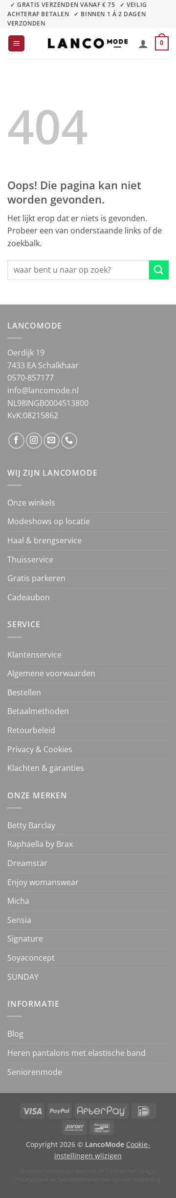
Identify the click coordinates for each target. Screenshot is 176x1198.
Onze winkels (31, 502)
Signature (25, 938)
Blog (15, 1033)
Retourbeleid (31, 730)
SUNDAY (23, 976)
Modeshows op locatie (48, 521)
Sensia (19, 920)
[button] (16, 43)
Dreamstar (27, 863)
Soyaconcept (31, 957)
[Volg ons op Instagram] (34, 441)
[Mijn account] (143, 43)
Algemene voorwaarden (51, 673)
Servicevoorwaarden (84, 1179)
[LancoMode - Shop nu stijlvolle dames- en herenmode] (88, 43)
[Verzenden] (159, 270)
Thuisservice (30, 559)
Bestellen (24, 692)
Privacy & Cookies (39, 749)
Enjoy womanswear (43, 882)
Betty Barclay (31, 825)
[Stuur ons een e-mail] (52, 441)
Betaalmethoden (38, 711)
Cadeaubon (28, 597)
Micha (18, 900)
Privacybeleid (31, 1179)
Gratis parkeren (36, 578)
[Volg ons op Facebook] (16, 441)
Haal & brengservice (44, 540)
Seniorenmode (34, 1072)
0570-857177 (30, 377)
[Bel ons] (69, 441)
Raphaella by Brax (40, 844)
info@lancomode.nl (43, 390)
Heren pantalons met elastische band (76, 1052)
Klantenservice (34, 654)
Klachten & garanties (45, 768)
